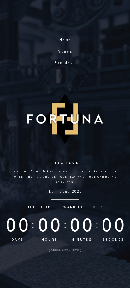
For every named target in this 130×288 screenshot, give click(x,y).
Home (65, 39)
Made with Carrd (65, 250)
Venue (65, 51)
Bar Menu (65, 62)
